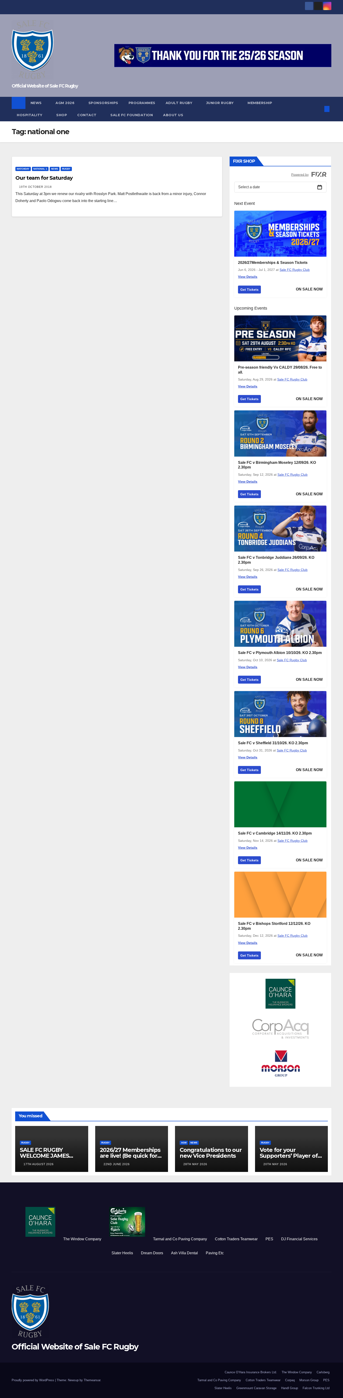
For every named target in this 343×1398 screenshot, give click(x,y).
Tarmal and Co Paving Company (180, 1239)
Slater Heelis (122, 1253)
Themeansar (92, 1380)
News (37, 103)
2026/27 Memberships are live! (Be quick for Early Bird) (130, 1155)
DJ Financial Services (299, 1239)
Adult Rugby (179, 103)
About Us (173, 115)
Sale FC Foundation (131, 115)
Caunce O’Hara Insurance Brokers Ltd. (251, 1372)
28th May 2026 (195, 1164)
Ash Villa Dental (184, 1253)
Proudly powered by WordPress (33, 1380)
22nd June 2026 (117, 1164)
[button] (319, 109)
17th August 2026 (39, 1164)
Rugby (66, 169)
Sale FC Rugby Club (295, 270)
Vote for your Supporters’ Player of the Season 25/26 (289, 1155)
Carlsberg (323, 1372)
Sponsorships (103, 103)
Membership (260, 103)
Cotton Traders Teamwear (236, 1239)
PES (269, 1239)
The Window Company (82, 1239)
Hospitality (30, 115)
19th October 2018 (35, 187)
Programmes (142, 103)
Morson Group (308, 1380)
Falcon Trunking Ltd (316, 1388)
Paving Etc (215, 1253)
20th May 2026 (275, 1164)
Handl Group (289, 1388)
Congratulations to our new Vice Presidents (211, 1152)
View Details (247, 277)
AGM (183, 1142)
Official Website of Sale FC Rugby (45, 86)
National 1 (40, 169)
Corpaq (290, 1380)
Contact (87, 115)
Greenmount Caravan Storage (256, 1388)
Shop (61, 115)
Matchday (23, 169)
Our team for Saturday (44, 178)
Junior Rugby (220, 103)
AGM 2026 (66, 103)
